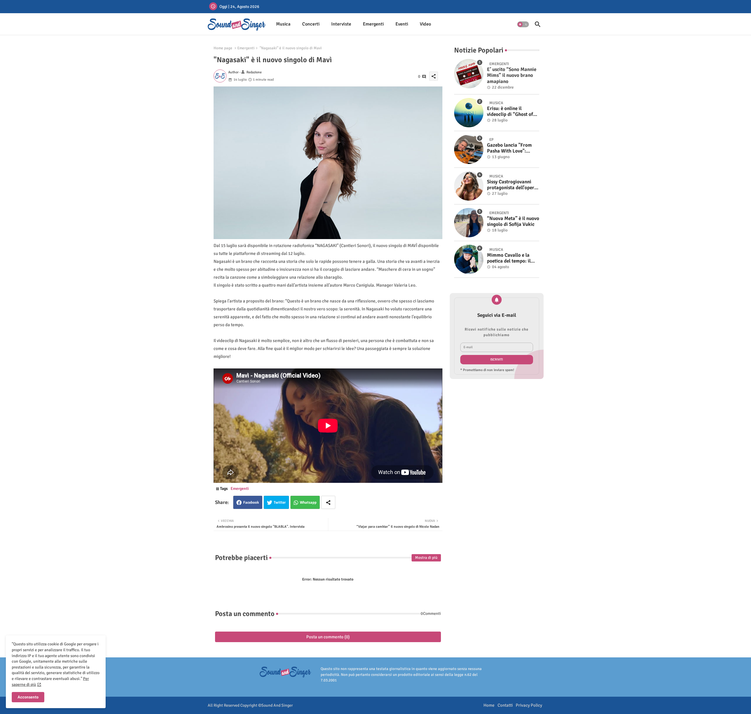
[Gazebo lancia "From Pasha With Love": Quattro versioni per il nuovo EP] (468, 149)
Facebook (251, 502)
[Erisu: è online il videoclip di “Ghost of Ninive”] (468, 112)
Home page (223, 48)
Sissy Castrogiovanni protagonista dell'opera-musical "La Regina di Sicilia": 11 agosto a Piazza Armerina (513, 185)
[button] (523, 24)
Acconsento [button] (28, 697)
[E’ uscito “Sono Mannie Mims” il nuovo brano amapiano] (468, 73)
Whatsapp (308, 502)
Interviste (341, 24)
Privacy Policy (529, 705)
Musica (283, 24)
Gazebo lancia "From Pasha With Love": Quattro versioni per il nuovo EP (510, 148)
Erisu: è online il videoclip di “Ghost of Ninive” (510, 112)
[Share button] (328, 502)
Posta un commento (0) (328, 636)
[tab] (283, 24)
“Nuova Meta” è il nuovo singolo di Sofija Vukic (513, 221)
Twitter (280, 502)
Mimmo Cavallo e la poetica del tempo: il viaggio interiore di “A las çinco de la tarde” (511, 258)
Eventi (401, 24)
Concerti (310, 24)
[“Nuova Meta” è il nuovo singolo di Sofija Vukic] (468, 222)
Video (425, 24)
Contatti (505, 705)
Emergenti (373, 24)
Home (489, 705)
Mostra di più (426, 557)
